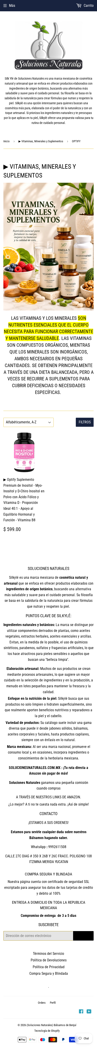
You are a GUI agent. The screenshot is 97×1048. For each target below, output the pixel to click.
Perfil (53, 1002)
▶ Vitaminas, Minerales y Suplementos (40, 141)
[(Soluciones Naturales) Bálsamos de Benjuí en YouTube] (89, 1012)
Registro (83, 936)
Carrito (88, 5)
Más (12, 5)
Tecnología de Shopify (47, 1030)
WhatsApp (38, 847)
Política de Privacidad (49, 967)
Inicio (6, 141)
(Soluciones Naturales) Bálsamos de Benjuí (51, 1025)
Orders (42, 1002)
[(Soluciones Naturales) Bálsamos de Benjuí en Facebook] (81, 1012)
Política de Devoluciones (49, 960)
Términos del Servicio (48, 953)
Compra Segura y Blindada (48, 973)
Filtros (85, 422)
